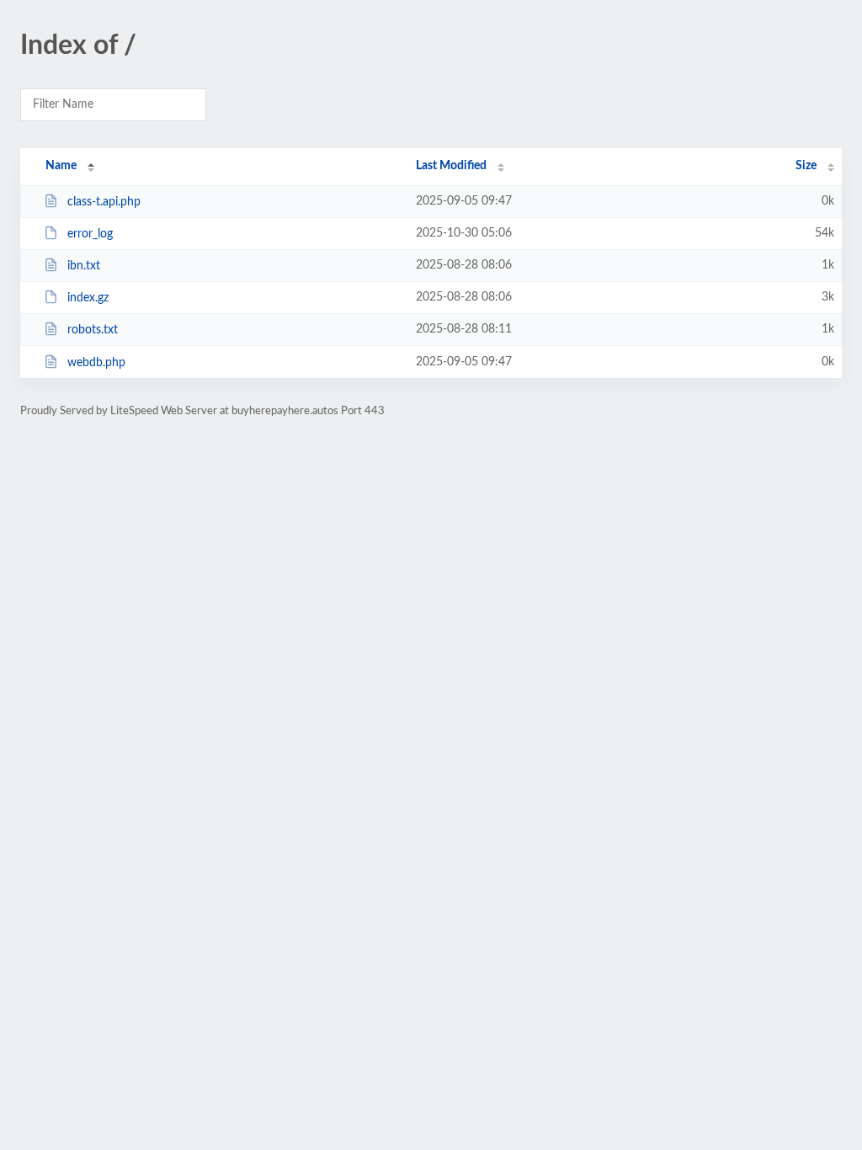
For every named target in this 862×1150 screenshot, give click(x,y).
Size (806, 166)
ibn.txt (83, 266)
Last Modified (451, 166)
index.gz (88, 298)
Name (61, 166)
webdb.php (96, 363)
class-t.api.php (104, 202)
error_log (90, 234)
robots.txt (92, 330)
